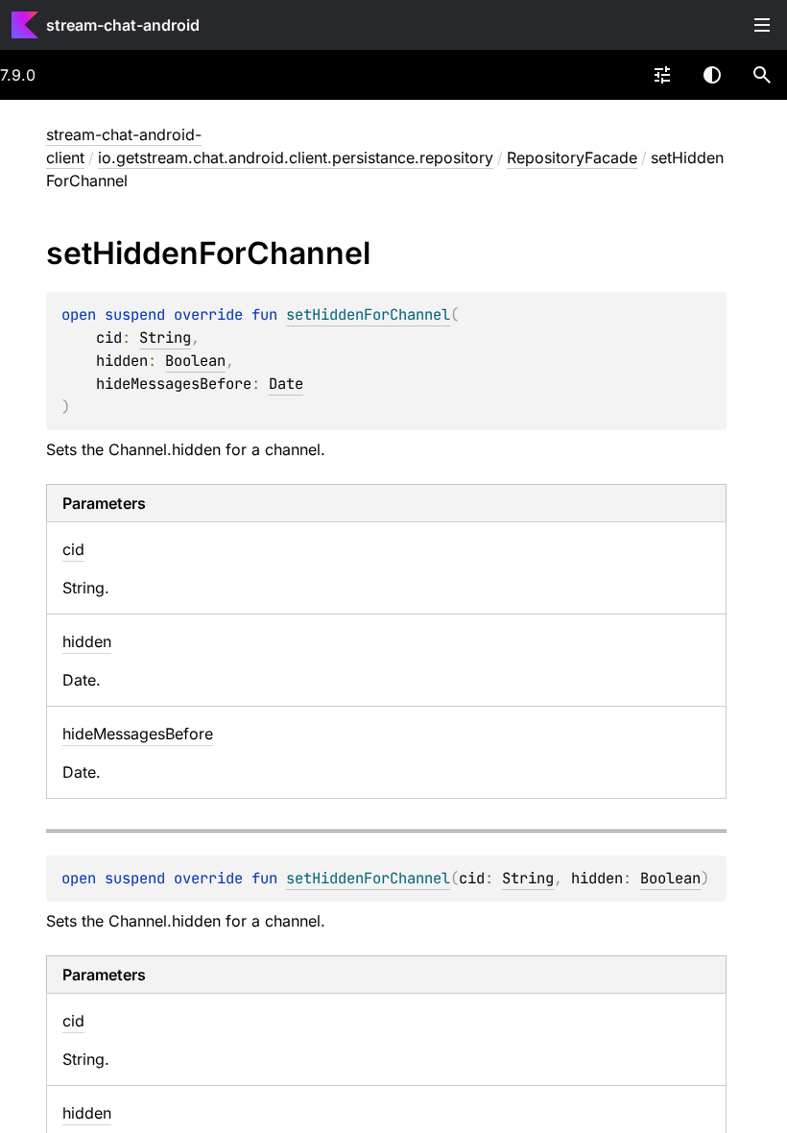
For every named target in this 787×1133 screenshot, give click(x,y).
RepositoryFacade (572, 157)
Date (286, 384)
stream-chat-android (123, 25)
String (165, 337)
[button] (762, 75)
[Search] (762, 75)
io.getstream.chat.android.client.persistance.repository (295, 157)
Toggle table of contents (762, 25)
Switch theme (712, 75)
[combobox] (662, 75)
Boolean (195, 360)
